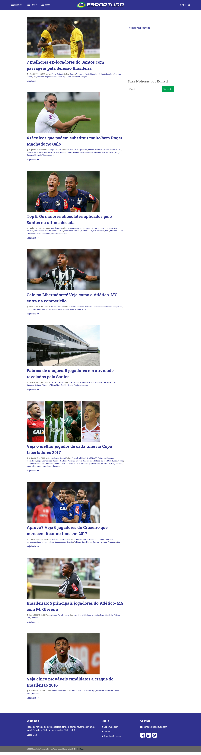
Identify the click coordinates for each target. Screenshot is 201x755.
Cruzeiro (86, 539)
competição (118, 307)
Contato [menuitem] (107, 731)
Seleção (84, 77)
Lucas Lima (70, 463)
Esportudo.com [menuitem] (110, 727)
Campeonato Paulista (42, 231)
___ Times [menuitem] (45, 4)
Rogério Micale (41, 155)
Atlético (117, 615)
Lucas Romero (93, 542)
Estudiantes (105, 463)
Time (28, 463)
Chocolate (31, 234)
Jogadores (111, 382)
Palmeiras (100, 691)
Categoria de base (34, 385)
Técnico (30, 152)
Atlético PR (93, 458)
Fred (57, 152)
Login (183, 4)
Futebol (72, 307)
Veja (43, 309)
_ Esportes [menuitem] (17, 4)
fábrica (77, 385)
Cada (78, 463)
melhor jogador (56, 466)
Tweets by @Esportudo (139, 28)
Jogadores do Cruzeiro (64, 542)
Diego (70, 385)
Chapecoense (88, 461)
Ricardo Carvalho (58, 691)
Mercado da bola (40, 152)
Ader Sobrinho (57, 307)
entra (84, 309)
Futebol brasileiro (92, 74)
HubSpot (80, 749)
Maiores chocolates (59, 234)
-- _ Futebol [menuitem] (32, 4)
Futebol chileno (100, 461)
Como (79, 309)
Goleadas (100, 231)
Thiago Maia (55, 385)
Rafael (84, 542)
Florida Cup (57, 309)
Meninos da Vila (116, 231)
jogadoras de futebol (71, 77)
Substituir (97, 152)
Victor (70, 152)
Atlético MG (72, 150)
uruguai (79, 461)
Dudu (63, 463)
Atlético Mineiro (79, 152)
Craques (102, 382)
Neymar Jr (80, 74)
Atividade (45, 385)
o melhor (46, 466)
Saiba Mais (32, 735)
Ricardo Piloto (56, 228)
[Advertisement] (151, 54)
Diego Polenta (116, 463)
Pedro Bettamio (58, 74)
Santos (72, 74)
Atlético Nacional (68, 461)
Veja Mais (32, 81)
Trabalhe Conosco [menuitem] (112, 736)
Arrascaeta (112, 542)
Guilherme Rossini (58, 458)
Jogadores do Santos (53, 77)
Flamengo (110, 458)
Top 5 (107, 231)
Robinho (40, 77)
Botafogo (102, 458)
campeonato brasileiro (36, 542)
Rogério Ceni (82, 150)
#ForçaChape (86, 463)
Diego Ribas (31, 466)
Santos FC (95, 228)
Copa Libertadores (100, 307)
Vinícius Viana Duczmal (61, 539)
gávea (39, 466)
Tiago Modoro (55, 150)
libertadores (31, 461)
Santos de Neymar (88, 231)
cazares (51, 155)
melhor (120, 461)
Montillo (57, 463)
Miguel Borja (112, 461)
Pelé (34, 77)
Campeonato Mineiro (83, 307)
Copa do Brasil (57, 231)
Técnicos (51, 152)
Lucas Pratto (32, 309)
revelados (84, 385)
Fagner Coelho (57, 382)
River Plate (96, 463)
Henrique (103, 542)
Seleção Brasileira (106, 74)
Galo (120, 150)
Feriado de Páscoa (43, 234)
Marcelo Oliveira (108, 152)
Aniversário (68, 231)
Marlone (89, 152)
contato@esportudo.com (155, 727)
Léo (118, 542)
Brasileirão (109, 539)
